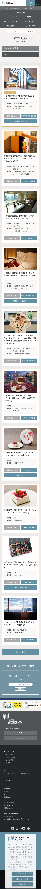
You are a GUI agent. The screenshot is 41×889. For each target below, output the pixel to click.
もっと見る (20, 652)
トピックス (9, 754)
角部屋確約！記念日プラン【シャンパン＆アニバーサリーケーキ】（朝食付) (20, 511)
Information (10, 757)
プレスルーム (8, 805)
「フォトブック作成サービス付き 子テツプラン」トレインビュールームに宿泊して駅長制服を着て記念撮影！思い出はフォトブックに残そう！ (20, 339)
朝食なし (29, 470)
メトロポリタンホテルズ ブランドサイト (17, 819)
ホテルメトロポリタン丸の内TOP (12, 8)
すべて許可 (22, 874)
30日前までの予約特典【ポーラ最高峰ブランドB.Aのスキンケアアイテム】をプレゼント (20, 565)
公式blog (7, 797)
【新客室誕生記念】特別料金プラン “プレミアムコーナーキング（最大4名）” (19, 217)
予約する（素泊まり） (29, 116)
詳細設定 (22, 884)
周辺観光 (7, 791)
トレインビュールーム (10, 17)
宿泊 (25, 8)
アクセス (7, 794)
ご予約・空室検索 (29, 181)
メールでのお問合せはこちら (21, 684)
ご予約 (30, 3)
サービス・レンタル (31, 21)
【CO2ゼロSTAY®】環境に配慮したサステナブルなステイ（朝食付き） (20, 623)
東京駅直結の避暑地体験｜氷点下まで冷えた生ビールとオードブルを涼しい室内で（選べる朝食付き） (20, 158)
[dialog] (20, 861)
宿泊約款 (21, 689)
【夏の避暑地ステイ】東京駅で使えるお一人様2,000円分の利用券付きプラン (20, 97)
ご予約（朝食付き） (20, 587)
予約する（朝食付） (20, 121)
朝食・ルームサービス (10, 21)
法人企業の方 (8, 816)
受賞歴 (8, 763)
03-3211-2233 (23, 676)
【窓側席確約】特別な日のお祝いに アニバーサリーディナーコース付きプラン (20, 453)
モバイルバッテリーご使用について (18, 774)
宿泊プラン (30, 17)
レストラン (20, 738)
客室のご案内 (21, 12)
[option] (12, 705)
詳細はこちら (12, 116)
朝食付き (20, 475)
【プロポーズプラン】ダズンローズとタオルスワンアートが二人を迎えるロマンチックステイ (20, 275)
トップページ (9, 751)
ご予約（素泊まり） (29, 582)
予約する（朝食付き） (20, 301)
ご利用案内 (10, 26)
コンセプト (9, 760)
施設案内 (7, 788)
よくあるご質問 (31, 26)
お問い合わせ (8, 808)
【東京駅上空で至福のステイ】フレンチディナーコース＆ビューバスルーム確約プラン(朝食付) (20, 398)
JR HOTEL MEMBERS (11, 813)
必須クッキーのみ (22, 879)
